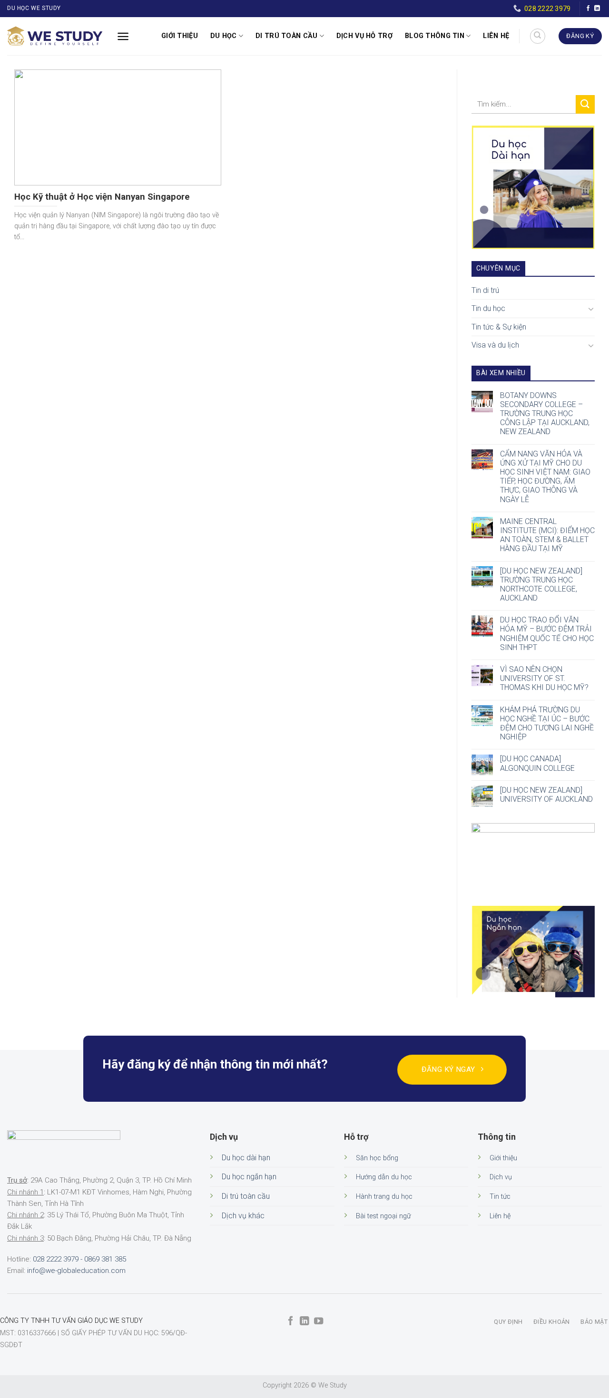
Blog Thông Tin (434, 36)
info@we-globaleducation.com (76, 1270)
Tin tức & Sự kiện (498, 326)
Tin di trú (485, 290)
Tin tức (500, 1197)
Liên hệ (496, 36)
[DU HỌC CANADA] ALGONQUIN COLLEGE (537, 763)
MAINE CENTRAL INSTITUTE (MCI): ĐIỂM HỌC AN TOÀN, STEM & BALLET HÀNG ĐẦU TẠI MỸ (547, 535)
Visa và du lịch (495, 345)
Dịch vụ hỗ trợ (364, 36)
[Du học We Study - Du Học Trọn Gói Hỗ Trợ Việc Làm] (54, 36)
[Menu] (123, 36)
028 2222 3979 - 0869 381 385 (79, 1259)
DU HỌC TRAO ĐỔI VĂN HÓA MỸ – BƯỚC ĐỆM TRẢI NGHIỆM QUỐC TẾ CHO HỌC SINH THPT (547, 633)
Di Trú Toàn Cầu (286, 36)
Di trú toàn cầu (246, 1196)
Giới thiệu (179, 36)
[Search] (537, 36)
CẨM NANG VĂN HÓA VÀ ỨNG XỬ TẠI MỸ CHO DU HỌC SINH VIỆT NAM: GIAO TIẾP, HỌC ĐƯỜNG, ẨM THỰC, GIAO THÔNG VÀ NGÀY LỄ (545, 476)
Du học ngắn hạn (249, 1176)
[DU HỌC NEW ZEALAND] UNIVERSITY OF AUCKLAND (546, 795)
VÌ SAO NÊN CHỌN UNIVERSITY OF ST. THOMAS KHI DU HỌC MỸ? (544, 678)
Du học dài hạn (246, 1157)
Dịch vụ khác (243, 1215)
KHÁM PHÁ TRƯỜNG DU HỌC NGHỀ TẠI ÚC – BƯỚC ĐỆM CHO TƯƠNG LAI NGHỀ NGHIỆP (547, 723)
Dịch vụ (501, 1177)
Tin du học (488, 308)
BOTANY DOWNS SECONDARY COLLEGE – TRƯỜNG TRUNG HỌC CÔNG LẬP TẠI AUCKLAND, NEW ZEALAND (544, 414)
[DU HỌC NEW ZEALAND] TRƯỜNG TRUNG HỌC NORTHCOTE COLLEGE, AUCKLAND (541, 584)
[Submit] (585, 104)
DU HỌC (223, 36)
